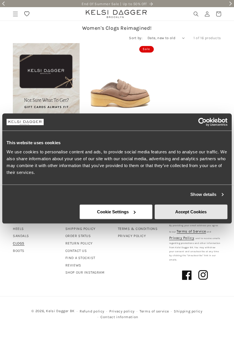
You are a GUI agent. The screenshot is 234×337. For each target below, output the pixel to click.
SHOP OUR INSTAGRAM (85, 272)
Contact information (119, 317)
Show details (203, 194)
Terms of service (154, 311)
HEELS (18, 228)
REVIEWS (73, 265)
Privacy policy (122, 311)
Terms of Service (191, 231)
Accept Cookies (191, 211)
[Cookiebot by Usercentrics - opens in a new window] (202, 122)
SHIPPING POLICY (80, 228)
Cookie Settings (113, 211)
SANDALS (21, 236)
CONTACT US (76, 250)
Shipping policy (188, 311)
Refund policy (92, 311)
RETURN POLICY (79, 243)
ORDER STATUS (78, 236)
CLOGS (19, 243)
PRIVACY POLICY (132, 236)
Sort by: (135, 38)
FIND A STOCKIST (80, 258)
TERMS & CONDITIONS (138, 228)
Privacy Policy (181, 238)
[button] (15, 14)
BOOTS (19, 250)
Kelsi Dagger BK (60, 311)
